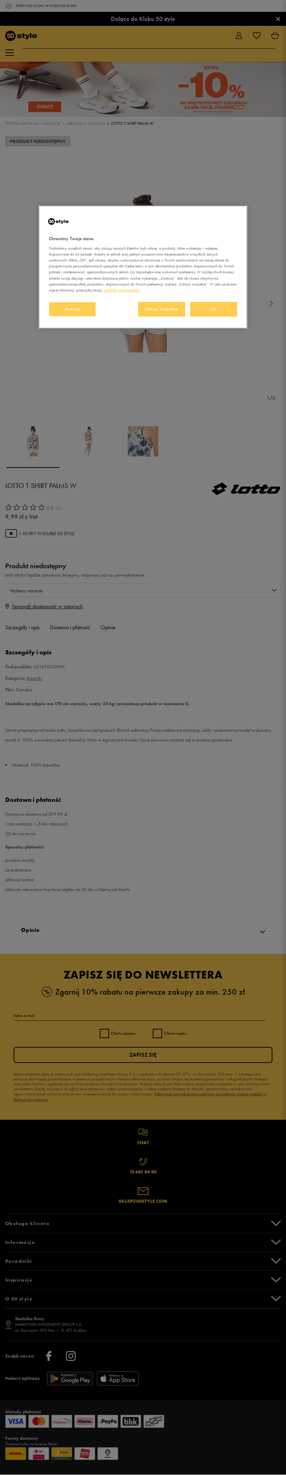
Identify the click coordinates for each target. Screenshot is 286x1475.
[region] (143, 267)
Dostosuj (72, 308)
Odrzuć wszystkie (161, 308)
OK (214, 308)
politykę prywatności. (122, 290)
